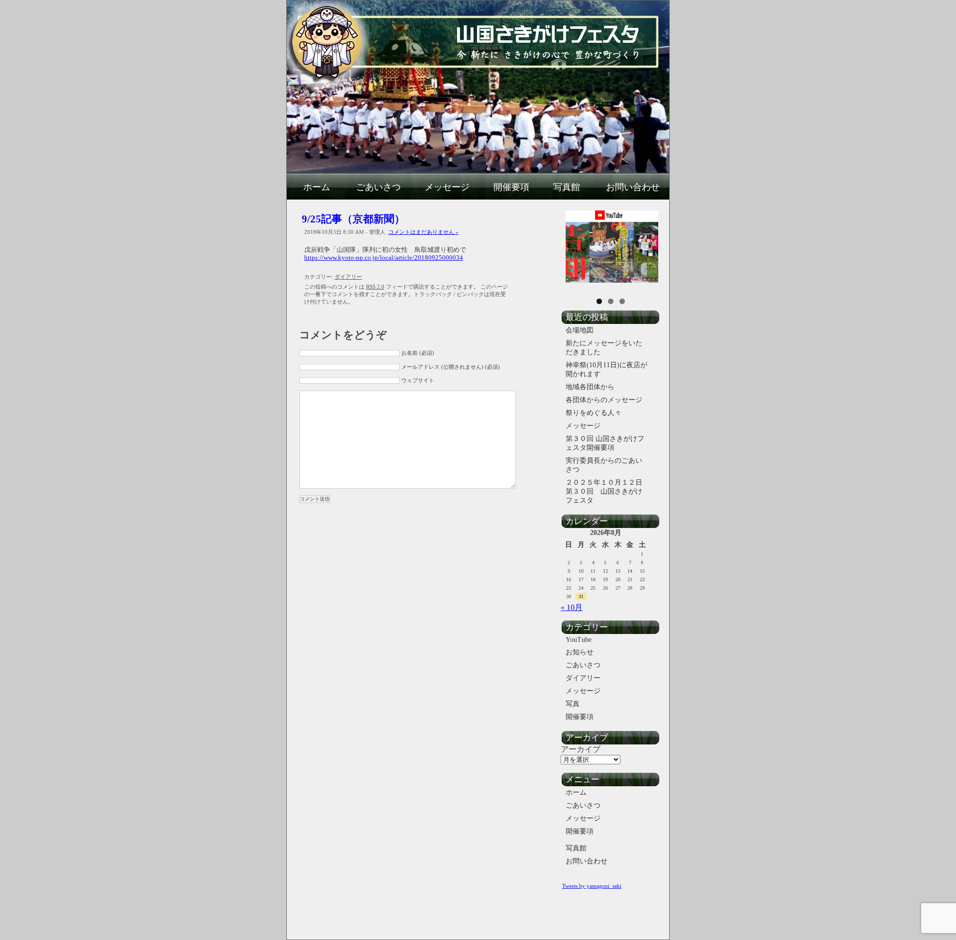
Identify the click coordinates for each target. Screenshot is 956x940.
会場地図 (580, 330)
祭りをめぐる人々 (593, 413)
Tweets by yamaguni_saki (591, 886)
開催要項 (511, 187)
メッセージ (447, 187)
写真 (573, 704)
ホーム (316, 187)
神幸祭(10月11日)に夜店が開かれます (606, 369)
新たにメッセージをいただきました (604, 347)
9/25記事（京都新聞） (353, 218)
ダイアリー (348, 277)
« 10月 (572, 607)
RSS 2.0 (375, 287)
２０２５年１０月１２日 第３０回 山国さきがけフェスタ (608, 491)
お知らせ (580, 652)
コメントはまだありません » (423, 232)
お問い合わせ (633, 187)
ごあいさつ (378, 187)
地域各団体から (590, 387)
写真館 (566, 187)
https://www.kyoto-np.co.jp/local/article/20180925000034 (383, 257)
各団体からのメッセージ (604, 400)
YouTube (579, 639)
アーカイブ (580, 749)
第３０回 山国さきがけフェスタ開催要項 (605, 443)
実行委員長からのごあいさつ (604, 465)
